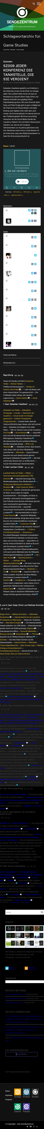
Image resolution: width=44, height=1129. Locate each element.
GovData (3, 639)
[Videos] (24, 936)
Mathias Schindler (19, 614)
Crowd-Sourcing (9, 515)
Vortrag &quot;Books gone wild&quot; (17, 484)
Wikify (28, 473)
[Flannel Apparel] (31, 300)
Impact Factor (8, 588)
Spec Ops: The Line (22, 900)
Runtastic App (16, 688)
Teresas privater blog (14, 717)
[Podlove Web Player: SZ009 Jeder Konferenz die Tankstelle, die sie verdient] (22, 169)
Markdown (31, 569)
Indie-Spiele (15, 894)
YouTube (7, 432)
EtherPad (6, 580)
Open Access (8, 557)
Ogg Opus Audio (17, 195)
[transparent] (18, 4)
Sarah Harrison (22, 398)
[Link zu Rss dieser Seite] (37, 1126)
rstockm (27, 902)
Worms (11, 880)
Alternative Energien (13, 622)
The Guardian (16, 745)
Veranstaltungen (33, 83)
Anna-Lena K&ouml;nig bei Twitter (13, 794)
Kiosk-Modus (21, 634)
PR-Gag (35, 634)
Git (37, 555)
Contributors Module (11, 532)
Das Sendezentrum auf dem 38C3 (15, 998)
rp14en (2, 840)
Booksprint (7, 487)
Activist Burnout (20, 743)
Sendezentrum (19, 83)
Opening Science (25, 557)
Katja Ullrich (5, 614)
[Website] (31, 210)
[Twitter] (28, 210)
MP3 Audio (17, 192)
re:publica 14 (8, 83)
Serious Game (22, 877)
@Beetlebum (13, 840)
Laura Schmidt (6, 674)
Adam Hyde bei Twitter (24, 487)
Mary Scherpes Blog (30, 779)
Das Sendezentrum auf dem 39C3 (15, 994)
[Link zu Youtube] (30, 1126)
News (7, 1091)
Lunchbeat (4, 688)
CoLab (16, 413)
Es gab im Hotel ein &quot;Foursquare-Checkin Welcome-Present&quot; (21, 699)
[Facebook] (34, 221)
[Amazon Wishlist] (34, 213)
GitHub (6, 560)
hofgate (3, 803)
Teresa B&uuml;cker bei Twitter (12, 714)
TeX (4, 571)
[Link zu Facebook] (33, 1126)
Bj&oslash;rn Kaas (15, 676)
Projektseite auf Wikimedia (11, 620)
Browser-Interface (6, 634)
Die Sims (23, 883)
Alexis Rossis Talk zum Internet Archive (15, 653)
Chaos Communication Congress (21, 696)
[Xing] (31, 213)
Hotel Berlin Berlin (19, 674)
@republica (28, 805)
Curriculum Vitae (27, 523)
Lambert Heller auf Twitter (13, 473)
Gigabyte (30, 628)
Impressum (9, 1095)
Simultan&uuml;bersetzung (10, 828)
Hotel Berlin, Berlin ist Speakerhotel (23, 679)
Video (16, 389)
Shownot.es (27, 532)
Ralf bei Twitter (16, 384)
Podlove (32, 529)
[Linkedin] (34, 210)
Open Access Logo (27, 645)
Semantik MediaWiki (28, 631)
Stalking (33, 776)
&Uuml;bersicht (21, 432)
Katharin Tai (5, 823)
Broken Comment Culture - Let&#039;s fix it (23, 723)
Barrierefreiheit (31, 828)
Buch (2, 782)
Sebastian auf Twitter (12, 410)
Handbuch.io (20, 580)
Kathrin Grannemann (20, 823)
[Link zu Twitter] (27, 1126)
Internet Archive (20, 642)
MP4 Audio (27, 192)
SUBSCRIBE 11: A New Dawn (14, 1002)
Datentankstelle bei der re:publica (27, 617)
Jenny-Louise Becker (9, 872)
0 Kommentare (15, 902)
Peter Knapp (30, 676)
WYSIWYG (15, 571)
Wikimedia (20, 452)
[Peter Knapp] (34, 291)
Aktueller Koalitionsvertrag (10, 779)
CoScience (7, 490)
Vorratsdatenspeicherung (9, 651)
